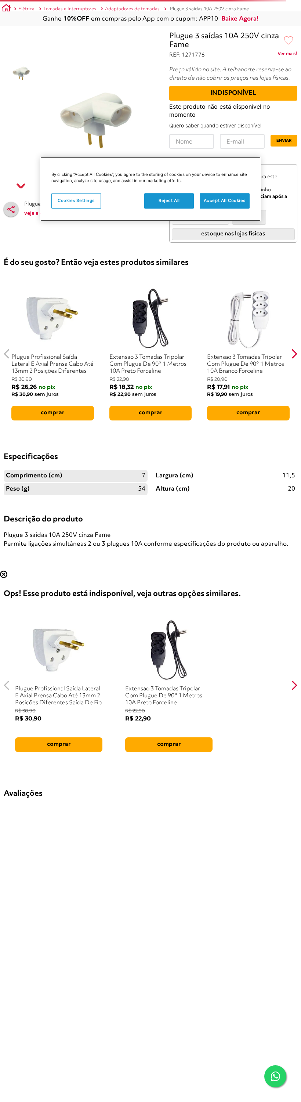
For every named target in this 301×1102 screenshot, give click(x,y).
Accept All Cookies (225, 200)
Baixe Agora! (240, 19)
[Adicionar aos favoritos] (288, 41)
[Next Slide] (294, 354)
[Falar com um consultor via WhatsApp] (275, 1076)
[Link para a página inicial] (6, 9)
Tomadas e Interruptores (69, 9)
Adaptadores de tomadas (132, 9)
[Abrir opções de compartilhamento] (11, 209)
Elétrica (26, 9)
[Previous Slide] (7, 354)
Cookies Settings (76, 200)
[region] (150, 189)
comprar (53, 413)
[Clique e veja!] (287, 55)
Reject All (169, 200)
